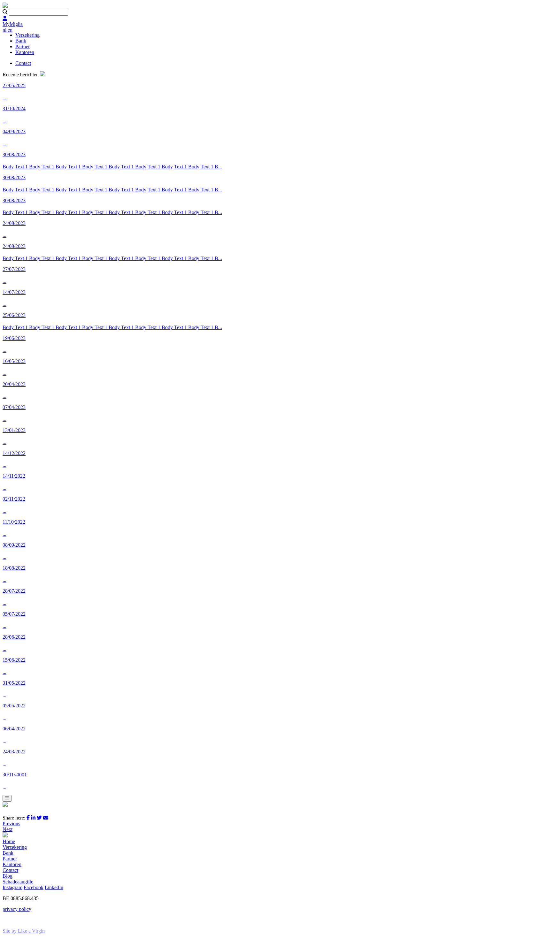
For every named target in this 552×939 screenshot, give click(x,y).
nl (5, 30)
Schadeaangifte (18, 881)
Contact (23, 63)
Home (9, 841)
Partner (22, 46)
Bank (20, 40)
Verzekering (27, 35)
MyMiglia (13, 24)
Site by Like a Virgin (24, 931)
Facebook (33, 887)
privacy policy (17, 909)
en (10, 30)
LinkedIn (54, 887)
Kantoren (24, 52)
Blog (7, 876)
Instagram (12, 887)
